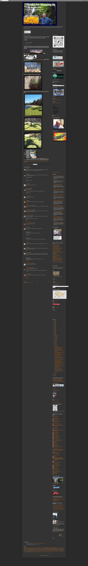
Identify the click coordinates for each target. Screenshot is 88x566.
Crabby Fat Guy (56, 427)
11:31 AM (27, 171)
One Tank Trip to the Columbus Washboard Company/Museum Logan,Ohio (58, 200)
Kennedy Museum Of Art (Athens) (58, 252)
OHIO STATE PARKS (45, 549)
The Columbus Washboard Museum (57, 248)
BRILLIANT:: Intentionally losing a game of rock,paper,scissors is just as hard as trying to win (58, 190)
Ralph (26, 168)
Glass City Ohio (56, 434)
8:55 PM (27, 207)
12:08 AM (27, 229)
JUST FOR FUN (27, 548)
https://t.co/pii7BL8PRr (35, 543)
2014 (54, 330)
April (54, 344)
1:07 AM (27, 240)
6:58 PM (27, 198)
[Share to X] (35, 164)
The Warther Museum (56, 247)
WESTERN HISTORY (52, 549)
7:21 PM (27, 260)
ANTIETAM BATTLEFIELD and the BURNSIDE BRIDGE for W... (58, 369)
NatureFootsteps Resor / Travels (58, 446)
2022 (54, 321)
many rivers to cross (56, 441)
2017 (54, 327)
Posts (25, 31)
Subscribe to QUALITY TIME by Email (57, 99)
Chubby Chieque (28, 188)
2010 (54, 334)
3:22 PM (27, 265)
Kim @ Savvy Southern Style (29, 205)
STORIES (33, 549)
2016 (54, 328)
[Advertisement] (37, 279)
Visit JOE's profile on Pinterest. (56, 172)
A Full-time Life (56, 417)
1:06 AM (27, 235)
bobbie (27, 200)
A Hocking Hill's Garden (57, 418)
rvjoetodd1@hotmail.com (58, 531)
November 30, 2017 (37, 544)
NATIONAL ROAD (40, 550)
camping (28, 550)
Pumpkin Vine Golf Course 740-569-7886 (58, 507)
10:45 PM (27, 220)
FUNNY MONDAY (47, 548)
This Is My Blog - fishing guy (29, 263)
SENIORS (29, 551)
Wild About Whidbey (56, 470)
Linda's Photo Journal (56, 438)
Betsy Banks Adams (28, 215)
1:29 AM (27, 244)
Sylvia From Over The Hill (57, 462)
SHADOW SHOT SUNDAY (36, 161)
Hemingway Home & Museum (57, 260)
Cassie (27, 247)
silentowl (55, 456)
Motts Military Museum (56, 244)
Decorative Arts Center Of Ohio (57, 254)
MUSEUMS (36, 548)
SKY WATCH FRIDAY (38, 549)
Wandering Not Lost (55, 266)
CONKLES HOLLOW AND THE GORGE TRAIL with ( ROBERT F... (59, 353)
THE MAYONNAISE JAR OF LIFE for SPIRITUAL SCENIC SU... (58, 347)
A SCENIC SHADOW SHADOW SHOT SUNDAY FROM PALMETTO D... (59, 362)
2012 (54, 332)
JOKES (32, 548)
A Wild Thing (27, 252)
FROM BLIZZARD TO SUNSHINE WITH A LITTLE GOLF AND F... (59, 363)
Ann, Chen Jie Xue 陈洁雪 (29, 267)
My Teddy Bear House (56, 445)
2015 (54, 329)
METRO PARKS (44, 551)
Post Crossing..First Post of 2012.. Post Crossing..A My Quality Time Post (58, 184)
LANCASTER (53, 548)
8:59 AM (27, 255)
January (55, 372)
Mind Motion (55, 442)
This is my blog (56, 467)
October (55, 337)
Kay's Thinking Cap (56, 437)
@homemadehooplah (41, 543)
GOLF (31, 550)
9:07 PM (27, 212)
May (54, 343)
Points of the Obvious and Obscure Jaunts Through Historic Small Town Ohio (58, 450)
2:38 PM (27, 193)
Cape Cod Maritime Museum (56, 245)
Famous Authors (35, 550)
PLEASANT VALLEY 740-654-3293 (57, 506)
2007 (54, 374)
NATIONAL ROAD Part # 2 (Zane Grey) (58, 259)
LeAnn (27, 242)
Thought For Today (58, 549)
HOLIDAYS (37, 551)
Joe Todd (59, 520)
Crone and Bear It (56, 428)
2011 (54, 333)
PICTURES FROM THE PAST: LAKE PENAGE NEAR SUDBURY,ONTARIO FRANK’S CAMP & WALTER (58, 217)
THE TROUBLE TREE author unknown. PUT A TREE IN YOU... (59, 354)
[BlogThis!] (34, 164)
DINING (41, 551)
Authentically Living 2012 (57, 421)
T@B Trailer (58, 551)
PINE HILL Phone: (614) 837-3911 (57, 505)
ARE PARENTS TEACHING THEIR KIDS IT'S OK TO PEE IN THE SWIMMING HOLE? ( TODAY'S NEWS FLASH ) (58, 206)
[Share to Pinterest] (36, 164)
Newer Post (25, 281)
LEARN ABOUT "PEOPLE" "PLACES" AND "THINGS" (34, 547)
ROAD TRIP (41, 548)
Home (37, 281)
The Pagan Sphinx (56, 466)
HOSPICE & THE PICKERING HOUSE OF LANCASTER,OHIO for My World (58, 211)
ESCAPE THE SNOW (51, 550)
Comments (26, 32)
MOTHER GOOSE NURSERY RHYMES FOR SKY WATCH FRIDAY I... (59, 357)
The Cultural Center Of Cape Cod (58, 251)
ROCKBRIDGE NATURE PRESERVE (57, 380)
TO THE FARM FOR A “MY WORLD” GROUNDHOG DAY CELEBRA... (58, 370)
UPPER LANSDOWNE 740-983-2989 (58, 508)
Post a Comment (27, 277)
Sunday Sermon (33, 551)
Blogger (47, 555)
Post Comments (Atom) (30, 282)
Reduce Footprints (56, 453)
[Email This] (33, 164)
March (55, 345)
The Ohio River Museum (57, 255)
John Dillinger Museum (56, 246)
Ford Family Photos (56, 433)
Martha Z (27, 227)
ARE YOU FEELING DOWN (27, 549)
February (55, 346)
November (55, 336)
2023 (54, 320)
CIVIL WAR (45, 550)
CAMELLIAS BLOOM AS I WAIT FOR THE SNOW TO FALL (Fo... (58, 360)
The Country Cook (56, 463)
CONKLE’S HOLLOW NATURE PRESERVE (58, 381)
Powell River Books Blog (57, 452)
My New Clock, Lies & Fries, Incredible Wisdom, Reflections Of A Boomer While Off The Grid (58, 195)
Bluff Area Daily (56, 422)
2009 (54, 373)
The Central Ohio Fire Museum (57, 249)
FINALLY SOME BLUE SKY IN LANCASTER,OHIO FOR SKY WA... (59, 349)
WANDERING (50, 547)
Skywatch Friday (49, 551)
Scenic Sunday (27, 53)
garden (52, 551)
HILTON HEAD (43, 161)
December (55, 335)
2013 (54, 331)
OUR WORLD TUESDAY (58, 550)
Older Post (48, 281)
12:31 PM (27, 181)
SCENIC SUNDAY (30, 161)
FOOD (55, 551)
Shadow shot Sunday (40, 59)
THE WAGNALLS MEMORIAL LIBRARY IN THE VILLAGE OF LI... (59, 365)
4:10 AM (27, 271)
